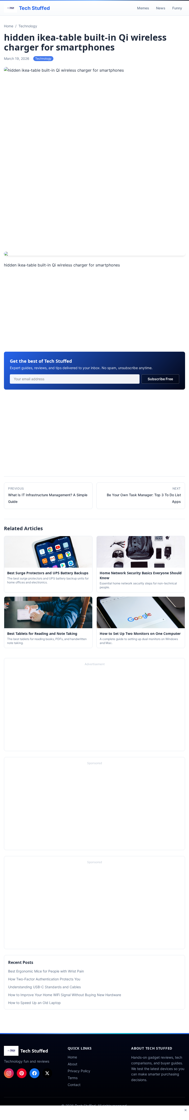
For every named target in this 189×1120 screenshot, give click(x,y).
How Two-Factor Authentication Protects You (44, 979)
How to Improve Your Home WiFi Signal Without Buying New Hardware (64, 995)
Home (72, 1057)
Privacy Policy (79, 1071)
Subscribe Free (160, 379)
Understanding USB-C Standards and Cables (44, 987)
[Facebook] (34, 1073)
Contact (74, 1085)
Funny (177, 8)
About (72, 1064)
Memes (143, 8)
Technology (43, 58)
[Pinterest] (22, 1073)
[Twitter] (47, 1073)
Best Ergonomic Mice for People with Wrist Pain (46, 971)
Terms (73, 1078)
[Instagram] (9, 1073)
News (160, 8)
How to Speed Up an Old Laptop (34, 1003)
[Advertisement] (94, 211)
